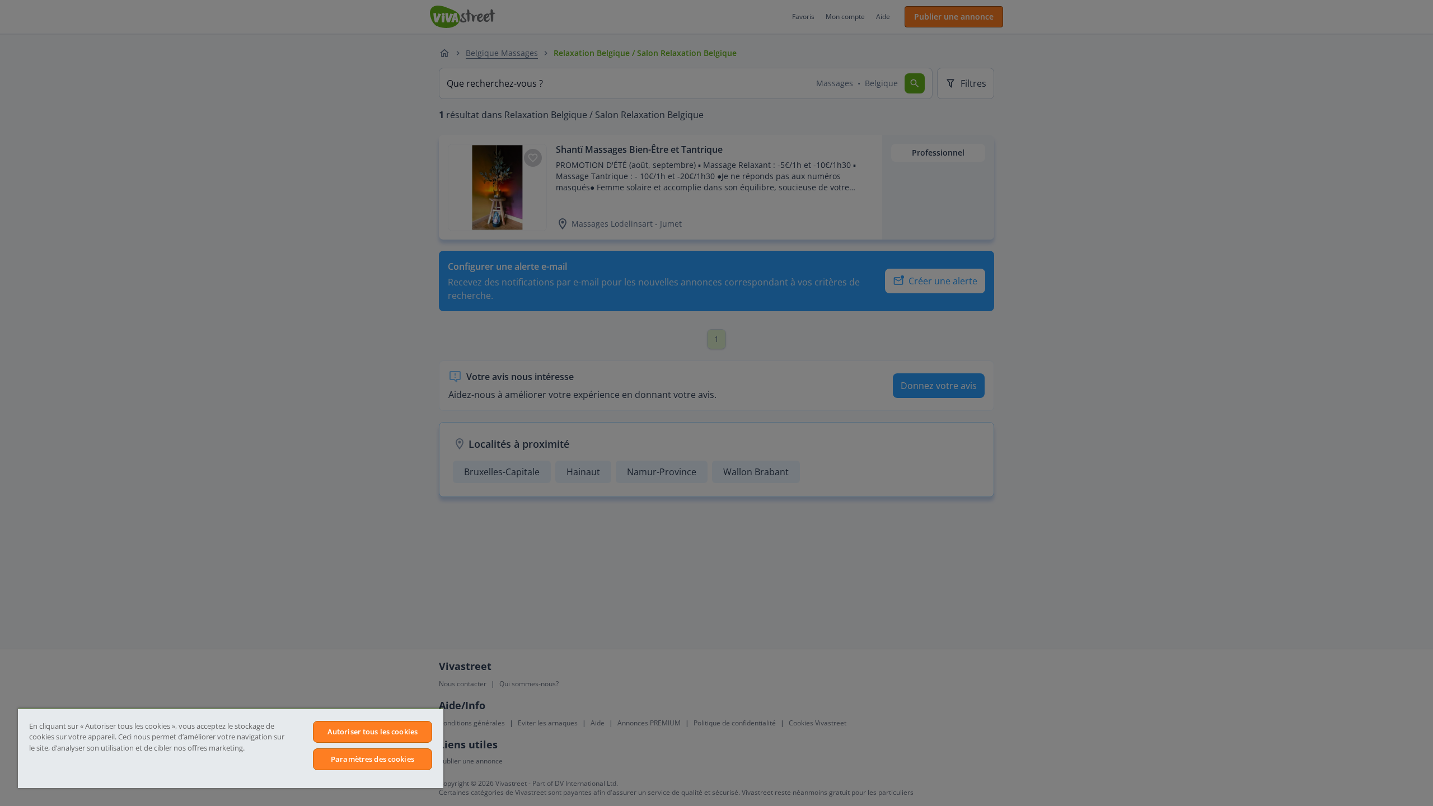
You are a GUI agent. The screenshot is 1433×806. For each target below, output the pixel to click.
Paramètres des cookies (372, 759)
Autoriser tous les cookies (372, 732)
